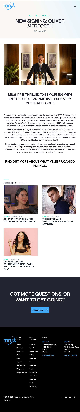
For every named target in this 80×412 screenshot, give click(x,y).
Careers (19, 348)
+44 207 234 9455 (70, 355)
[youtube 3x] (70, 397)
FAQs (18, 358)
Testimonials (21, 365)
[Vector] (62, 397)
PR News (45, 16)
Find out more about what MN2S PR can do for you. (40, 163)
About (19, 344)
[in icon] (66, 397)
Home (31, 16)
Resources (20, 351)
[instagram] (74, 397)
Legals (19, 362)
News (38, 16)
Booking (32, 344)
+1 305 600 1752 (48, 355)
